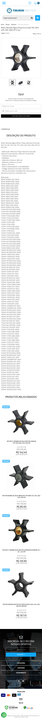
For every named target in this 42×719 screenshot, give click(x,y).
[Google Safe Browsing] (28, 707)
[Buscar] (31, 18)
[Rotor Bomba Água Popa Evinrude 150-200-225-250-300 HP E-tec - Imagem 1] (12, 82)
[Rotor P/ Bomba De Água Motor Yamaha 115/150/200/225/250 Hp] (21, 430)
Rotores (13, 24)
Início (2, 24)
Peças (8, 24)
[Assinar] (21, 655)
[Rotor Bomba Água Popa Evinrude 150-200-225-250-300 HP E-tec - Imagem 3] (28, 82)
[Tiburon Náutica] (21, 10)
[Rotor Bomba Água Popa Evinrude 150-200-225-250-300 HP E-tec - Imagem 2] (20, 82)
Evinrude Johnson (23, 24)
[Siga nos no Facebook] (19, 681)
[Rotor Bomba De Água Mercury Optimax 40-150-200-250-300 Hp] (21, 485)
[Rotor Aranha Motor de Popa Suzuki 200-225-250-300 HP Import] (21, 594)
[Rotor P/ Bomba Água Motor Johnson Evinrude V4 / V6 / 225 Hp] (21, 539)
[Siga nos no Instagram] (23, 681)
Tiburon (39, 33)
